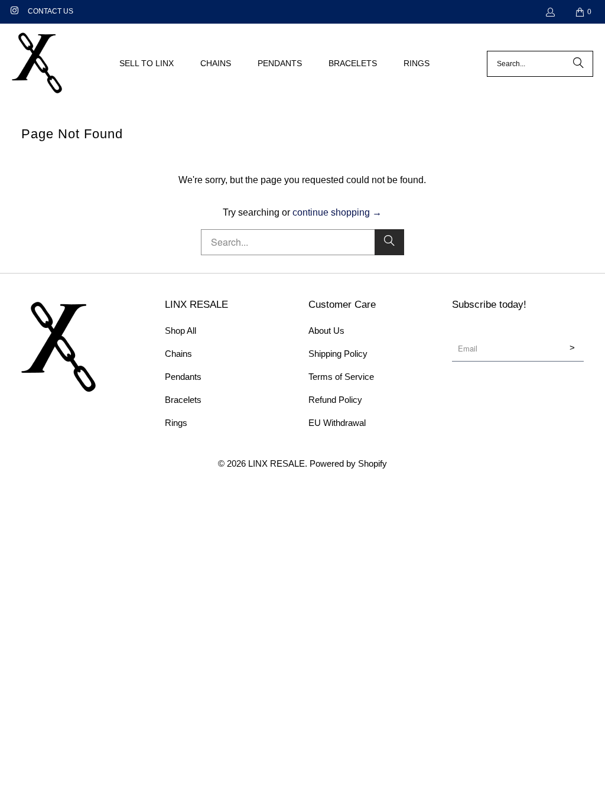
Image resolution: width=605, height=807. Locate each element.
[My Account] (550, 12)
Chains (178, 354)
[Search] (578, 64)
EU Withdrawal (337, 423)
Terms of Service (341, 377)
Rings (176, 423)
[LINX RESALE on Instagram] (14, 12)
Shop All (180, 331)
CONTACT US (50, 11)
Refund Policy (335, 400)
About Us (326, 331)
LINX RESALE (276, 463)
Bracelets (183, 400)
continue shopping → (337, 212)
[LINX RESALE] (37, 64)
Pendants (183, 377)
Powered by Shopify (348, 463)
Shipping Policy (337, 354)
